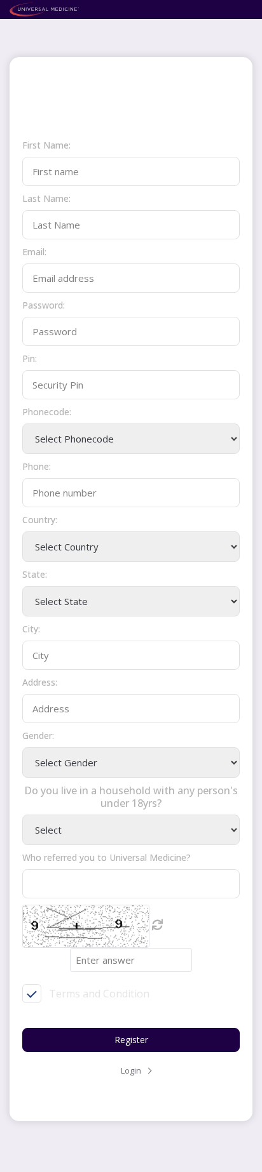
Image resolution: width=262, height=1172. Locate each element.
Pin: (29, 358)
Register (131, 1040)
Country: (39, 520)
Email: (34, 252)
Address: (39, 682)
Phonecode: (46, 412)
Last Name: (46, 198)
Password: (43, 305)
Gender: (38, 735)
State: (34, 574)
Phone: (36, 466)
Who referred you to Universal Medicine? (106, 857)
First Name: (46, 145)
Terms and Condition (99, 994)
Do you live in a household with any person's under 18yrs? (131, 796)
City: (31, 629)
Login (131, 1070)
